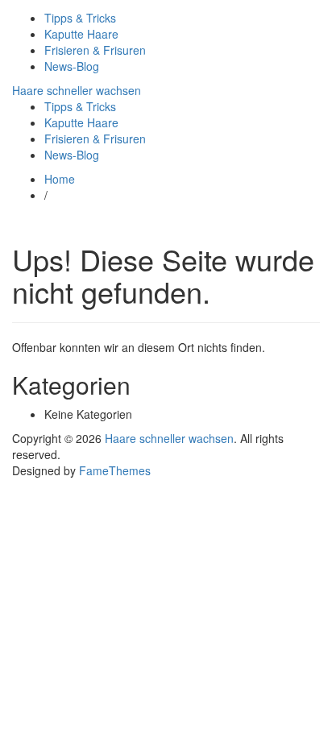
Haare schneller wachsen (76, 90)
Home (59, 179)
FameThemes (115, 470)
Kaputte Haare (81, 34)
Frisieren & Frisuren (95, 50)
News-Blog (71, 66)
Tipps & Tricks (80, 18)
